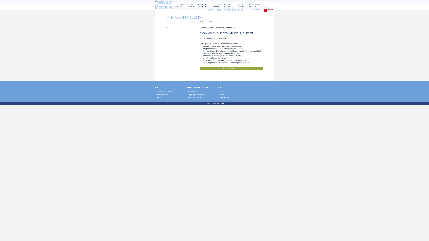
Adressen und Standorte (165, 92)
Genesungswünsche (194, 97)
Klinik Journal (220, 22)
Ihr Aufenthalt (192, 92)
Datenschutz (210, 103)
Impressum (220, 103)
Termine (222, 95)
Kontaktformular (162, 95)
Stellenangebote (224, 97)
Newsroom (255, 9)
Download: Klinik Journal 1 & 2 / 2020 (232, 68)
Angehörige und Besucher (196, 95)
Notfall (271, 9)
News (221, 92)
